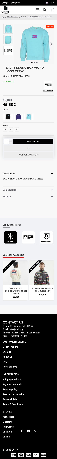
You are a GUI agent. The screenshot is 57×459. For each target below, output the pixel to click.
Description (9, 173)
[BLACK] (8, 117)
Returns (7, 196)
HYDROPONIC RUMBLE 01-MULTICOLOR (42, 289)
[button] (17, 44)
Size (4, 125)
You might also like (13, 255)
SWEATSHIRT (12, 17)
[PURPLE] (18, 117)
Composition (9, 190)
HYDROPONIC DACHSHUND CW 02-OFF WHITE (16, 291)
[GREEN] (28, 117)
